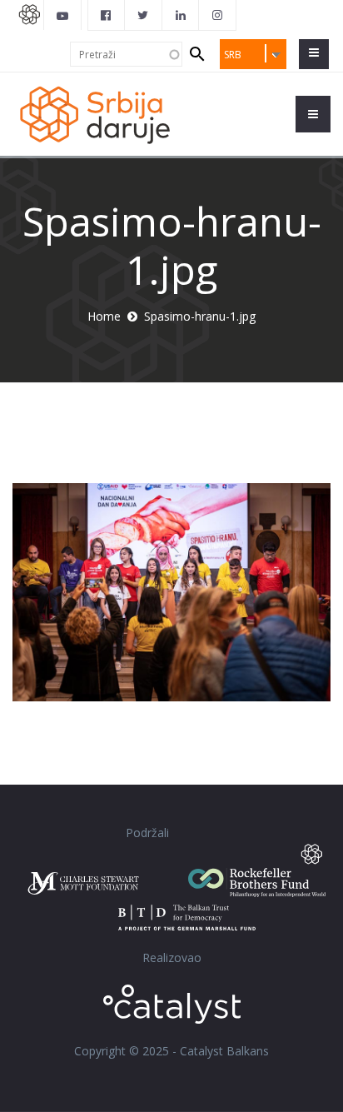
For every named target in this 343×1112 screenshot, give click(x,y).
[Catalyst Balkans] (106, 15)
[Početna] (94, 114)
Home (104, 316)
